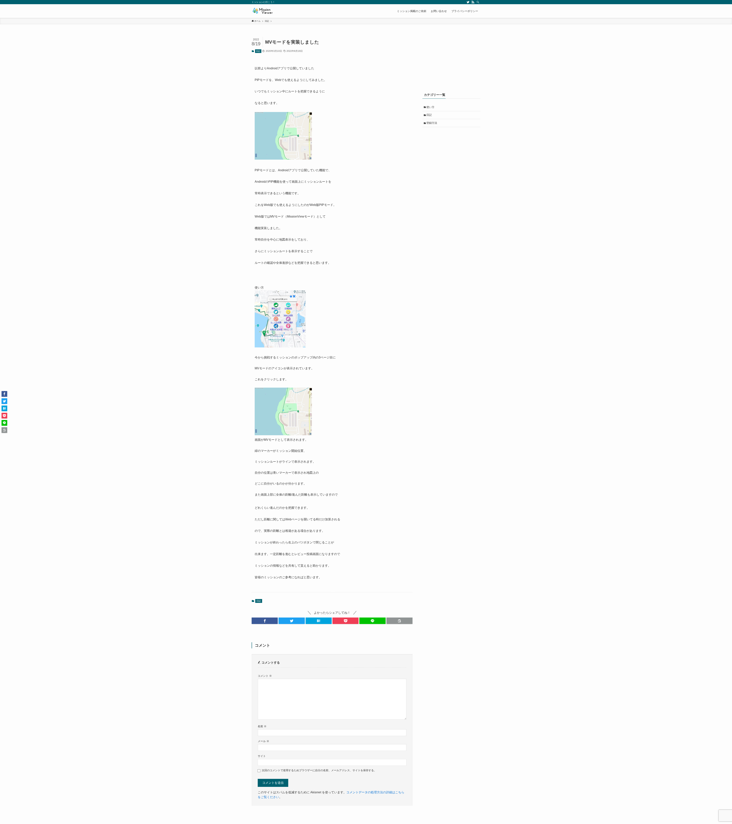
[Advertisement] (451, 60)
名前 (262, 726)
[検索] (477, 2)
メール (263, 741)
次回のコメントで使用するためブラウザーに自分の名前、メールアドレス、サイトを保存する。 (319, 770)
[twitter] (468, 2)
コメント (265, 675)
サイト (262, 756)
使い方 (430, 107)
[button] (265, 621)
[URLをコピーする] (399, 621)
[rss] (472, 2)
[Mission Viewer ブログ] (262, 11)
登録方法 (431, 122)
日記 (258, 51)
